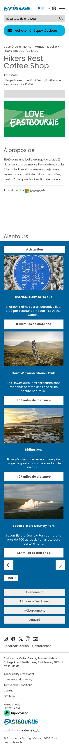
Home (27, 47)
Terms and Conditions (18, 685)
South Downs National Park (33, 373)
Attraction (34, 249)
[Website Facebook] (13, 640)
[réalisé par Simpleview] (22, 731)
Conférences (41, 646)
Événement (34, 592)
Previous (8, 565)
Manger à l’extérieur (34, 601)
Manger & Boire (46, 47)
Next (60, 565)
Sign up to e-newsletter (35, 639)
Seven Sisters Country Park (34, 526)
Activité (34, 620)
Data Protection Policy (18, 679)
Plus (9, 578)
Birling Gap (33, 449)
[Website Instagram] (6, 640)
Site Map (9, 696)
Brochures (28, 638)
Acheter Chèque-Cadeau (36, 30)
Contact (9, 690)
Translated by (14, 190)
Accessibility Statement (19, 674)
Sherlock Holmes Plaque (33, 297)
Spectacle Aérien (16, 646)
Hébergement (34, 610)
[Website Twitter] (21, 640)
